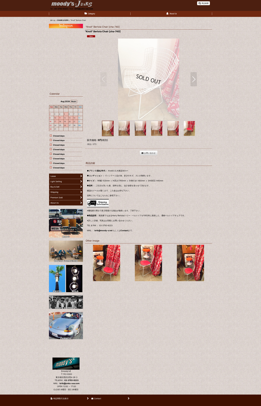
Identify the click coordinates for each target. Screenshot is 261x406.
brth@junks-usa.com (84, 9)
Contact (124, 230)
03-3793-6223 (61, 9)
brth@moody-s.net (103, 230)
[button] (203, 3)
